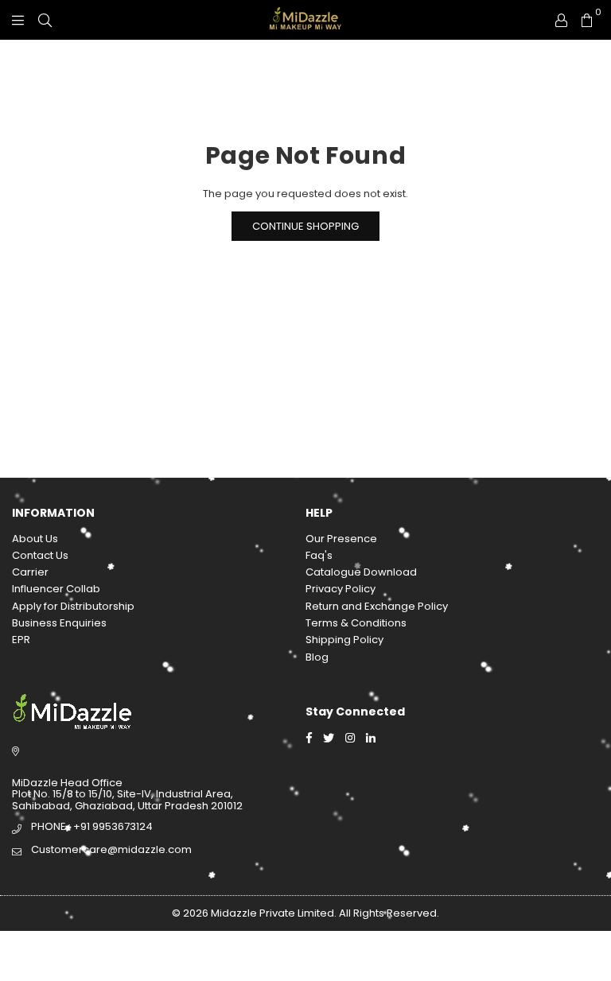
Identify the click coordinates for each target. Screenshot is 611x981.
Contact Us (40, 555)
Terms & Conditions (356, 622)
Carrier (30, 572)
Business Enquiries (59, 622)
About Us (35, 538)
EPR (21, 639)
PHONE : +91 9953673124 (92, 826)
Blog (317, 657)
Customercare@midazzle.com (111, 849)
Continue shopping (305, 226)
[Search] (45, 20)
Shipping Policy (344, 639)
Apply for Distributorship (73, 606)
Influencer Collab (56, 588)
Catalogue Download (361, 572)
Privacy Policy (341, 588)
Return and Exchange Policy (377, 606)
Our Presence (341, 538)
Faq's (319, 555)
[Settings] (561, 20)
